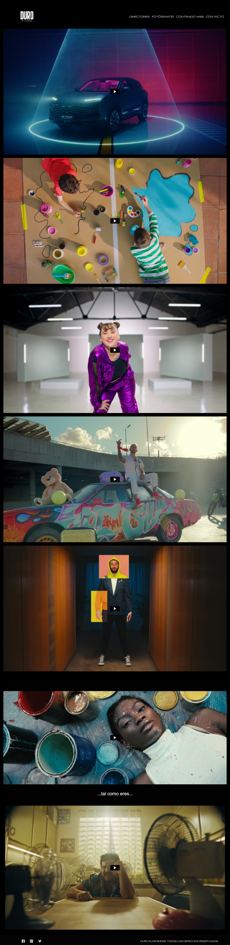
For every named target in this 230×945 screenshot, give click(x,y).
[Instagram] (31, 941)
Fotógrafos (163, 16)
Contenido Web (190, 16)
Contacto (215, 16)
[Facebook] (23, 941)
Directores (139, 16)
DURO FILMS (148, 941)
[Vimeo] (40, 941)
